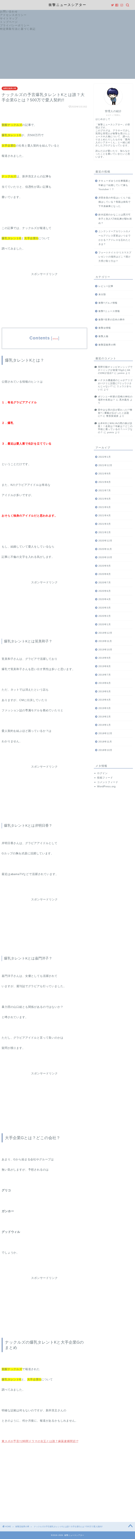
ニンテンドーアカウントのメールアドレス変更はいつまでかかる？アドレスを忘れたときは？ (114, 237)
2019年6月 (104, 683)
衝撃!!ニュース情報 (109, 311)
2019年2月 (104, 716)
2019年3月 (104, 708)
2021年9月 (104, 473)
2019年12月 (105, 633)
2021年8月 (104, 482)
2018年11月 (105, 741)
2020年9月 (104, 566)
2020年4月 (104, 599)
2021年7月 (104, 490)
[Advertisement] (67, 55)
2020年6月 (104, 591)
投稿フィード (105, 777)
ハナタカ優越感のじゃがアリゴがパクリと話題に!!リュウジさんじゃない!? (115, 383)
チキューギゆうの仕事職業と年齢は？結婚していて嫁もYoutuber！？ (114, 185)
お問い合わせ (9, 11)
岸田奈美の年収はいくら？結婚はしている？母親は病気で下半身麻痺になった (114, 202)
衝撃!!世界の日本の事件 (111, 319)
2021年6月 (104, 499)
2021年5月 (104, 507)
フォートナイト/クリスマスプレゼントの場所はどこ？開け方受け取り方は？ (114, 256)
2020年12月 (105, 540)
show (55, 339)
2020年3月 (104, 607)
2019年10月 (105, 649)
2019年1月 (104, 725)
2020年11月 (105, 549)
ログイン (102, 773)
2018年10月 (105, 750)
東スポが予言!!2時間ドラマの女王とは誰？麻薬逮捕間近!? (40, 1441)
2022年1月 (104, 457)
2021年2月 (104, 532)
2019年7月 (104, 675)
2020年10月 (105, 557)
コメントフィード (107, 782)
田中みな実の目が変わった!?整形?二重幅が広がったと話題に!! (115, 413)
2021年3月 (104, 524)
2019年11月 (105, 641)
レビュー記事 (105, 286)
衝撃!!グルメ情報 (107, 303)
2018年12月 (105, 733)
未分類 (102, 294)
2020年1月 (104, 624)
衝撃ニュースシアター (67, 5)
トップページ (9, 22)
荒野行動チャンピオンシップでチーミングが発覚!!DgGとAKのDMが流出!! (115, 370)
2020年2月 (104, 616)
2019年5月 (104, 691)
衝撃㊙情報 (104, 328)
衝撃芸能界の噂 (9, 88)
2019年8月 (104, 666)
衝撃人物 (103, 336)
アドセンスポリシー (13, 15)
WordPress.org (106, 786)
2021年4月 (104, 515)
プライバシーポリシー (15, 25)
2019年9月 (104, 658)
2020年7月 (104, 582)
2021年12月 (105, 465)
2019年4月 (104, 700)
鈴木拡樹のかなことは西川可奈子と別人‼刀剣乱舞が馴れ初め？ (115, 218)
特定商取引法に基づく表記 (18, 28)
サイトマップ (9, 18)
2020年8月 (104, 574)
